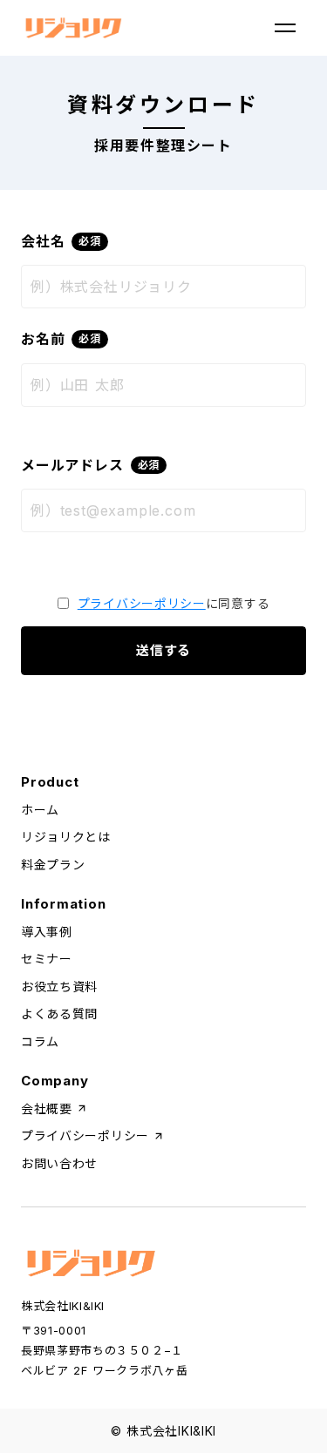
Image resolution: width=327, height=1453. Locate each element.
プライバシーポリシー (142, 603)
